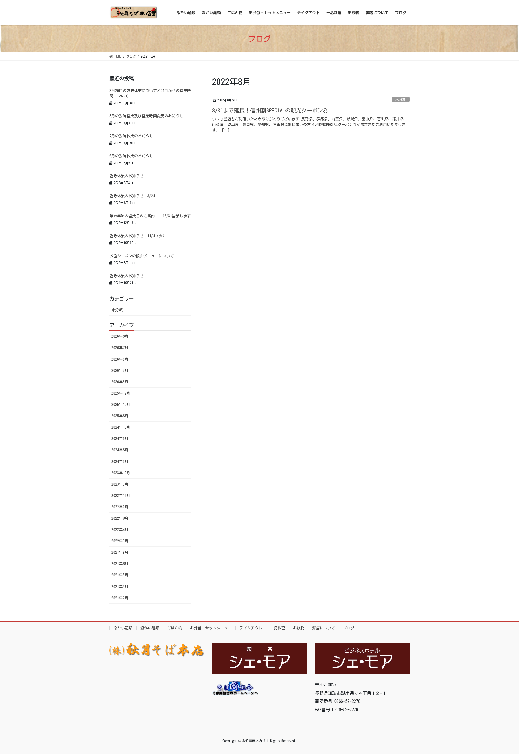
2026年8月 (119, 336)
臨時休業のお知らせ (126, 176)
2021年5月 (119, 575)
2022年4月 (119, 530)
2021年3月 (119, 587)
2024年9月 (119, 439)
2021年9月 (119, 552)
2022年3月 (119, 541)
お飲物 (298, 628)
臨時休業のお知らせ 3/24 (132, 196)
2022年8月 (119, 518)
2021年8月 (119, 564)
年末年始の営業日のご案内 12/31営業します (150, 216)
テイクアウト (250, 628)
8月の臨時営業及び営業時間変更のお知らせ (146, 116)
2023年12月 (120, 473)
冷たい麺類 (123, 628)
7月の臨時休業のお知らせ (131, 136)
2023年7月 (119, 484)
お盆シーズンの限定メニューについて (141, 256)
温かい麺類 (149, 628)
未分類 (400, 99)
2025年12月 (120, 393)
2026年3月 (119, 382)
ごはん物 (174, 628)
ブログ (348, 628)
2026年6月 (119, 359)
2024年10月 (120, 427)
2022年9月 (119, 507)
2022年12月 (120, 496)
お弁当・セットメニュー (211, 628)
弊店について (323, 628)
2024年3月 (119, 461)
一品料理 (277, 628)
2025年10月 (120, 404)
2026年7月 (119, 348)
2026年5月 (119, 370)
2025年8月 (119, 416)
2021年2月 (119, 598)
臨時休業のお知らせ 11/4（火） (137, 236)
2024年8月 (119, 450)
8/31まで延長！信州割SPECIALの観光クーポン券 (270, 110)
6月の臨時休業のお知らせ (131, 156)
